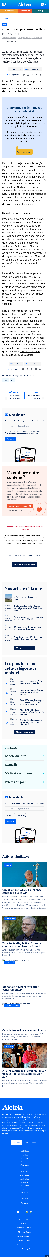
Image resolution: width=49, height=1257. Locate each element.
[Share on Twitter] (32, 75)
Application (24, 1179)
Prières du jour (15, 782)
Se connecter (31, 1142)
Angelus (8, 865)
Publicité (24, 1192)
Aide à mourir (9, 962)
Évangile (11, 765)
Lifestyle (24, 1158)
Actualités (6, 19)
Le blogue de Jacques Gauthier (30, 37)
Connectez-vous (34, 555)
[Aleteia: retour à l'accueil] (24, 4)
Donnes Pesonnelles (24, 1245)
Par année (24, 1203)
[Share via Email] (36, 75)
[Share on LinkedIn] (28, 75)
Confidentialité (24, 1249)
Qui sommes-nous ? (24, 1228)
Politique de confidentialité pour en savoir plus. (22, 433)
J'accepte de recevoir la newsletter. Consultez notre (23, 432)
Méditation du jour (18, 773)
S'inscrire (10, 439)
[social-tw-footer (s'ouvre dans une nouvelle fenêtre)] (27, 1212)
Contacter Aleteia (24, 1241)
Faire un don (23, 152)
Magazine (24, 1182)
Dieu (5, 380)
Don (24, 1189)
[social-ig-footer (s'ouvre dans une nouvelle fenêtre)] (31, 1212)
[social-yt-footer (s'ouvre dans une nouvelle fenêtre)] (18, 1212)
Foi (12, 380)
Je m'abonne (9, 11)
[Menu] (8, 4)
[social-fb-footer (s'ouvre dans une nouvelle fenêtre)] (22, 1212)
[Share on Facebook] (24, 75)
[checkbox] (5, 432)
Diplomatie (9, 1046)
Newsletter (24, 1176)
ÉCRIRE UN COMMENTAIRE (24, 564)
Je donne (23, 11)
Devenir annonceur (24, 1236)
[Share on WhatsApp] (41, 75)
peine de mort (10, 919)
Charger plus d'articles (24, 648)
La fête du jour (15, 756)
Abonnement (24, 1186)
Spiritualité (24, 1162)
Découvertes (24, 1165)
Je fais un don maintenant (18, 506)
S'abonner (16, 1142)
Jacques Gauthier (9, 37)
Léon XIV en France (12, 1006)
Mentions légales (24, 1232)
